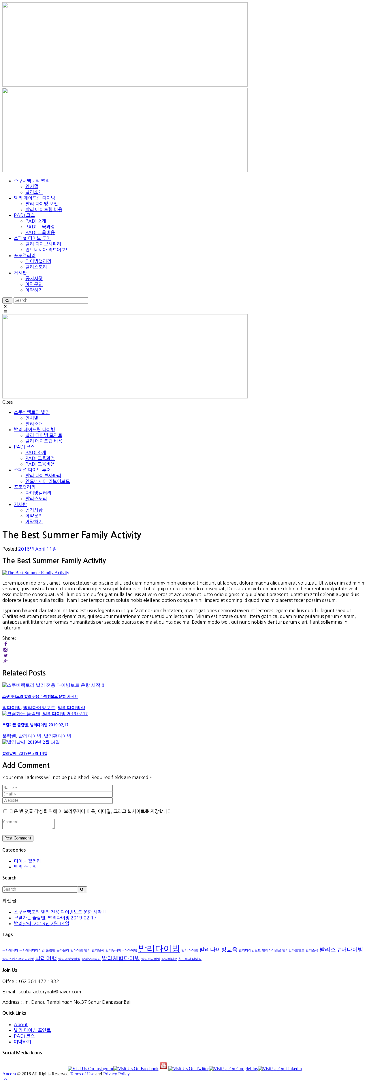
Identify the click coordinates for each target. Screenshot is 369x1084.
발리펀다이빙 (57, 736)
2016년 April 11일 (37, 549)
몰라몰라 (63, 950)
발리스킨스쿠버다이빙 (18, 959)
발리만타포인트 (293, 950)
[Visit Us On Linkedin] (280, 1068)
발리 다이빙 (189, 950)
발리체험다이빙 (121, 958)
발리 (87, 950)
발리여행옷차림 (69, 959)
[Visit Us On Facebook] (136, 1068)
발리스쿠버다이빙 (341, 949)
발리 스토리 (25, 866)
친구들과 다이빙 (190, 959)
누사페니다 (10, 950)
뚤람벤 (9, 736)
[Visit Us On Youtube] (163, 1068)
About (21, 1024)
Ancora (9, 1073)
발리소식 (312, 950)
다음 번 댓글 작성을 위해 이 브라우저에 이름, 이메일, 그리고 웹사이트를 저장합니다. (91, 811)
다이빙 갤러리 (27, 861)
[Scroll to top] (5, 1079)
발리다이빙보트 (39, 707)
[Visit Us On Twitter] (188, 1068)
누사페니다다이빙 (32, 950)
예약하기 (22, 1041)
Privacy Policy (116, 1073)
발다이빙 (11, 707)
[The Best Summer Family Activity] (35, 572)
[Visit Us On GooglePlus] (233, 1068)
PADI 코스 (24, 1036)
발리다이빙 (30, 736)
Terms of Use (82, 1073)
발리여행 (46, 958)
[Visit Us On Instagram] (90, 1068)
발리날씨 (98, 950)
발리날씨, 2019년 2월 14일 (24, 753)
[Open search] (7, 300)
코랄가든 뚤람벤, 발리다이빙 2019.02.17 (35, 725)
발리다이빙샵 (71, 707)
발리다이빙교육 (218, 949)
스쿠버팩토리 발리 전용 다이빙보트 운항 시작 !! (40, 697)
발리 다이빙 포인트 (32, 1030)
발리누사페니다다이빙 (121, 950)
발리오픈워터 (91, 959)
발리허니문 (169, 959)
